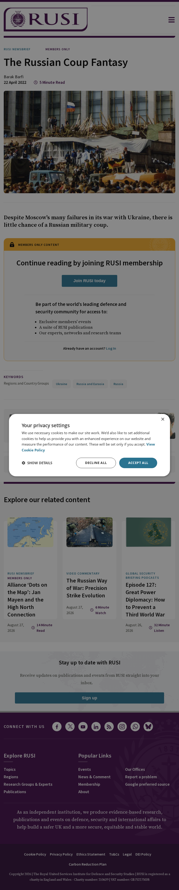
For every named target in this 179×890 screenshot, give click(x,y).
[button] (37, 462)
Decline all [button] (96, 462)
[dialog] (89, 445)
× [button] (162, 419)
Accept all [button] (138, 462)
